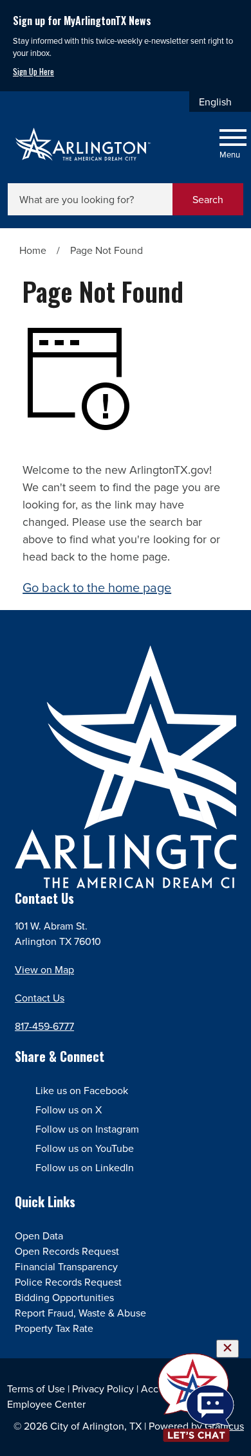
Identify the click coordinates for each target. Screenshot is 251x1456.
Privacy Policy (103, 1388)
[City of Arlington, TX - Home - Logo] (83, 144)
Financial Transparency (66, 1266)
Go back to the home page (97, 587)
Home (32, 250)
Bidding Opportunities (64, 1297)
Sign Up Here (33, 72)
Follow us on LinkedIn (84, 1167)
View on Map (44, 969)
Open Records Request (67, 1251)
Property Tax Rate (54, 1328)
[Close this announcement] (236, 14)
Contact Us (39, 998)
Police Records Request (68, 1282)
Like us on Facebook (81, 1090)
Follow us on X (68, 1109)
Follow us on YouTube (84, 1148)
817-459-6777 (44, 1026)
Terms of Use (36, 1388)
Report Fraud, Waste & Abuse (80, 1313)
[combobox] (220, 101)
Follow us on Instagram (87, 1129)
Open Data (39, 1235)
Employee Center (46, 1404)
